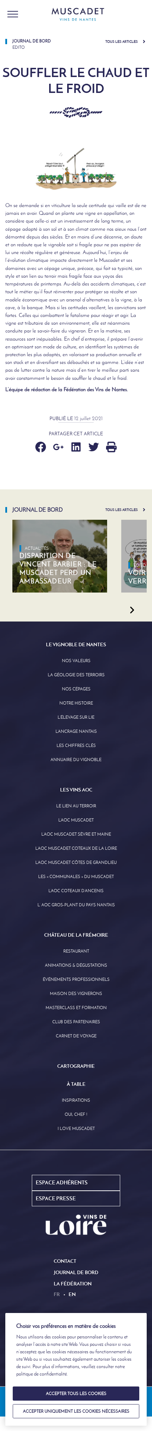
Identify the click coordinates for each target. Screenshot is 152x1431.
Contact (65, 1261)
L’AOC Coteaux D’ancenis (76, 890)
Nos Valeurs (76, 660)
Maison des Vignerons (76, 993)
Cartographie (76, 1066)
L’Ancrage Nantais (76, 731)
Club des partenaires (76, 1021)
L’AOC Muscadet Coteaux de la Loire (76, 848)
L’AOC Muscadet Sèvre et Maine (76, 834)
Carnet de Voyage (76, 1036)
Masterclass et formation (76, 1007)
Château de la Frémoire (76, 935)
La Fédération (73, 1283)
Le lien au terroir (76, 805)
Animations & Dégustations (76, 965)
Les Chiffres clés (76, 745)
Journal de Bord (76, 1272)
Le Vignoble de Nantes (76, 644)
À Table (76, 1084)
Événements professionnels (76, 979)
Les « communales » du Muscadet (76, 876)
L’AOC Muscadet (76, 820)
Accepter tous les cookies (76, 1393)
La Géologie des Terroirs (76, 674)
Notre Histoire (76, 703)
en (72, 1294)
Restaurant (76, 951)
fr (57, 1294)
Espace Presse (56, 1198)
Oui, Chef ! (76, 1114)
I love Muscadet (76, 1128)
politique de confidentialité (41, 1374)
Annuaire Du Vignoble (76, 759)
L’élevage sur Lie (76, 717)
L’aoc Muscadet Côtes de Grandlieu (76, 862)
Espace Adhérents (62, 1182)
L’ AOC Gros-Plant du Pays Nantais (76, 904)
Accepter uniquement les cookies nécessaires (76, 1411)
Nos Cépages (76, 689)
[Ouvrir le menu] (12, 14)
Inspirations (76, 1100)
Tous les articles (121, 41)
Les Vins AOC (76, 790)
